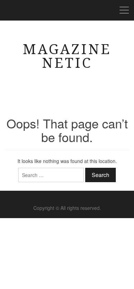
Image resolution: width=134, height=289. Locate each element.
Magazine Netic (67, 56)
